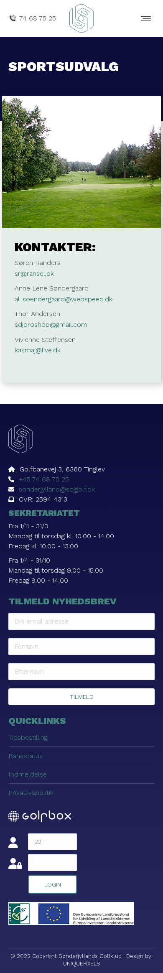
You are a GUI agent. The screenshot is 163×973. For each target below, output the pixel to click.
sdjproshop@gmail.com (51, 325)
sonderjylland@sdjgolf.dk (57, 489)
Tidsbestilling (28, 737)
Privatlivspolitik (30, 793)
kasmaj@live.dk (38, 350)
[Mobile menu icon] (146, 18)
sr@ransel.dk (34, 274)
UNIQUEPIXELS (81, 963)
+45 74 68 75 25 (44, 479)
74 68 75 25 (37, 18)
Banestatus (25, 756)
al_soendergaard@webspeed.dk (63, 299)
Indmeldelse (27, 774)
